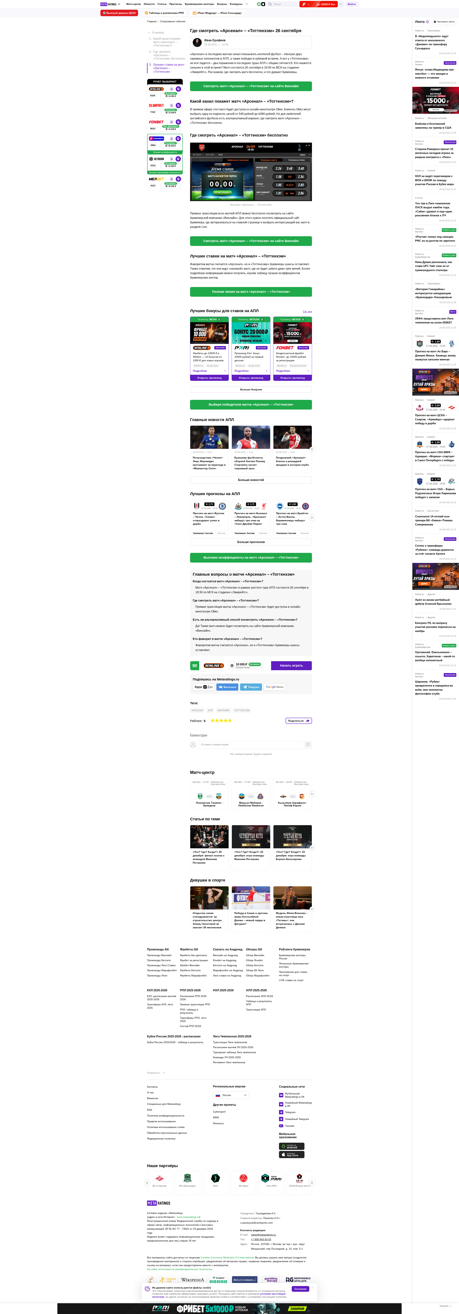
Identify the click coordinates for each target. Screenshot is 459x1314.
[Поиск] (270, 4)
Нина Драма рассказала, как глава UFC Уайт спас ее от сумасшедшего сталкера (433, 266)
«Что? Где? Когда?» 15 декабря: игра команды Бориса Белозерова (291, 855)
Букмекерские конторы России (292, 957)
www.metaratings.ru (188, 1217)
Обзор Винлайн (255, 955)
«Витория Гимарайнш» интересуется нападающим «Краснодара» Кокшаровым (433, 293)
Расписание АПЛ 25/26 (259, 996)
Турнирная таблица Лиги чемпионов (234, 1052)
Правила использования (161, 1121)
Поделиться (296, 720)
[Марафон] (157, 138)
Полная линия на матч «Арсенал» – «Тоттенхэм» (251, 291)
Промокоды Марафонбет (162, 970)
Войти (352, 4)
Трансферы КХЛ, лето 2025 (160, 1006)
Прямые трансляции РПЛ (195, 1004)
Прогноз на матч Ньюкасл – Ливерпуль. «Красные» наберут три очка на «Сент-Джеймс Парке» (251, 518)
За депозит (212, 366)
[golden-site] (167, 1280)
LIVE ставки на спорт (291, 980)
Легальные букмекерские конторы (294, 965)
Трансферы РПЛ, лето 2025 (193, 1019)
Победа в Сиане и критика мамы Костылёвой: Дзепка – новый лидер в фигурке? (251, 918)
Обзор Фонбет (254, 960)
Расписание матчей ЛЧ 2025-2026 (233, 1047)
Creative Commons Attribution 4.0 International (227, 1257)
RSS (149, 1109)
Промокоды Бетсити (159, 960)
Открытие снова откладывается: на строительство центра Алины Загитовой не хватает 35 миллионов (207, 920)
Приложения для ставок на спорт (293, 973)
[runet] (150, 1280)
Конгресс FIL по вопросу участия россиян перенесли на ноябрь (435, 627)
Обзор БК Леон (255, 970)
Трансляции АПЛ (256, 1009)
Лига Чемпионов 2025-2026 (232, 1036)
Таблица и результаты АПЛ (259, 1003)
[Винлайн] (157, 89)
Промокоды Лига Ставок (161, 965)
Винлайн (223, 710)
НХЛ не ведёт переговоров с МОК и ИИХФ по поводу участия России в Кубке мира (434, 180)
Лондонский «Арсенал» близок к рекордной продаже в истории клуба (292, 461)
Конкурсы (236, 4)
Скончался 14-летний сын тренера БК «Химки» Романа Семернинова (433, 520)
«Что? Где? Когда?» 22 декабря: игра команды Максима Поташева (249, 855)
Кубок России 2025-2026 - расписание (174, 1036)
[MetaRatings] (158, 1203)
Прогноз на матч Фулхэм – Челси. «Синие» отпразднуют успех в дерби (208, 518)
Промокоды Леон (157, 975)
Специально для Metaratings (164, 1104)
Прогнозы (175, 4)
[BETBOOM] (157, 159)
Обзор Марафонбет (257, 975)
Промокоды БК (158, 949)
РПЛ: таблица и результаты (189, 1011)
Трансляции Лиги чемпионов (230, 1042)
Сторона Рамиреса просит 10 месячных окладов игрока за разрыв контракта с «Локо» (434, 153)
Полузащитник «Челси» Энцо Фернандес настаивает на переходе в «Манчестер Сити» (209, 463)
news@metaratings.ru (263, 1234)
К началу (158, 32)
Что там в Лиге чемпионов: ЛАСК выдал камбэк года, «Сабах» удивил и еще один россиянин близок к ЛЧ (433, 209)
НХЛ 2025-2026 (223, 990)
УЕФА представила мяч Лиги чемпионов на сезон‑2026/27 (434, 320)
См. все (307, 311)
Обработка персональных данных (167, 1132)
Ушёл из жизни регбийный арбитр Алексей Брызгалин (433, 601)
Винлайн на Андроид (225, 955)
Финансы (218, 1123)
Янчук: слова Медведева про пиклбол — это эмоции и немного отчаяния (434, 73)
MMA (216, 1117)
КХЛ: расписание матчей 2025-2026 (161, 998)
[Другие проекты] (110, 4)
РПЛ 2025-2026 (190, 990)
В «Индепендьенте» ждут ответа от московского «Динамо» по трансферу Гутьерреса (431, 42)
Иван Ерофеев (215, 40)
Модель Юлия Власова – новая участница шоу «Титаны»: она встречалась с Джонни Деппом (292, 920)
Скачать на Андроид (227, 949)
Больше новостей (251, 479)
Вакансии (152, 1098)
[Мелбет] (157, 179)
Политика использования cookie (166, 1127)
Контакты (152, 1086)
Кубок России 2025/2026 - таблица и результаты (175, 1042)
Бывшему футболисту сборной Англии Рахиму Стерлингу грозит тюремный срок (249, 463)
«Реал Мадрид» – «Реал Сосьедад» (219, 12)
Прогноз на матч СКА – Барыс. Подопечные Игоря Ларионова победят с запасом (435, 493)
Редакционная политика (161, 1138)
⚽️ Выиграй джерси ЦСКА (119, 12)
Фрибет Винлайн (190, 965)
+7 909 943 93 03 (261, 1239)
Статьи (162, 4)
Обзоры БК (254, 949)
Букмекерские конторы (199, 4)
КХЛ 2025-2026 (157, 990)
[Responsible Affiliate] (298, 1280)
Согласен (300, 1288)
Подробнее (200, 370)
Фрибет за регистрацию (194, 960)
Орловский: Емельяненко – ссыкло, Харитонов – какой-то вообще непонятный (435, 656)
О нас (150, 1092)
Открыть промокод (209, 377)
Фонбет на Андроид (224, 960)
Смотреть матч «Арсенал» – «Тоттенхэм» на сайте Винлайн (251, 86)
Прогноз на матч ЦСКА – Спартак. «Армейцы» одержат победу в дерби (435, 419)
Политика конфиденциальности (165, 1115)
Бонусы (222, 4)
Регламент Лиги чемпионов (229, 1062)
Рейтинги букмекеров (294, 949)
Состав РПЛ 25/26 (190, 1026)
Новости (149, 4)
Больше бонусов (251, 389)
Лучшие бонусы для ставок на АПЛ (224, 311)
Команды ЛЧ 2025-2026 (227, 1057)
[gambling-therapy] (270, 1280)
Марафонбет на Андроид (228, 970)
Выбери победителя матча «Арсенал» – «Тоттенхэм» (251, 404)
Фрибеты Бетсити (190, 970)
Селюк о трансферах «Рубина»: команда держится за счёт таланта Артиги (434, 549)
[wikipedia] (193, 1280)
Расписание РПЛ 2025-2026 (193, 998)
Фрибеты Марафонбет (193, 975)
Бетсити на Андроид (225, 965)
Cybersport (219, 1111)
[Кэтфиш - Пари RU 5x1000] (229, 1308)
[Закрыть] (453, 1306)
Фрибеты (198, 366)
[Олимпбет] (157, 105)
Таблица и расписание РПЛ (166, 12)
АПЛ (210, 710)
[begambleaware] (245, 1280)
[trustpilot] (218, 1280)
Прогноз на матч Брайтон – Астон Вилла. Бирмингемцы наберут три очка (292, 518)
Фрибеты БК (189, 949)
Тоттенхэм (242, 710)
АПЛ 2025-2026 (256, 990)
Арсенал (197, 710)
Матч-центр (133, 4)
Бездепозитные (298, 366)
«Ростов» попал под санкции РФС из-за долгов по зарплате (435, 238)
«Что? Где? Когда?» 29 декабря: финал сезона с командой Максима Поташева (208, 857)
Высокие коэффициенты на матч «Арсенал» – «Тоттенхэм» (251, 557)
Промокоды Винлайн (159, 955)
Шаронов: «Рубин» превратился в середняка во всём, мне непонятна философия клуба (434, 687)
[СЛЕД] (312, 348)
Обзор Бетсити (254, 965)
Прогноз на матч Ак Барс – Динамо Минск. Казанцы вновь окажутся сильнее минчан (435, 355)
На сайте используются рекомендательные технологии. (180, 1269)
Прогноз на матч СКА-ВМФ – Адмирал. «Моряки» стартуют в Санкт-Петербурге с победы (435, 456)
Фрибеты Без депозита (193, 955)
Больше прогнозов (251, 542)
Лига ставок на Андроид (227, 975)
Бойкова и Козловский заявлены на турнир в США (433, 125)
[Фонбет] (157, 122)
